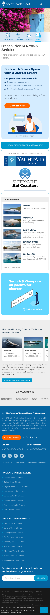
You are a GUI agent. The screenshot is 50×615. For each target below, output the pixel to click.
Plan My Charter (11, 437)
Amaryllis (30, 350)
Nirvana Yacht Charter (13, 523)
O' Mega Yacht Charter (13, 532)
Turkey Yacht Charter (13, 482)
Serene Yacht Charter (13, 528)
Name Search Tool (17, 560)
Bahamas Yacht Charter (14, 496)
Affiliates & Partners (37, 462)
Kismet (7, 350)
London (5, 444)
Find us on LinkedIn (22, 456)
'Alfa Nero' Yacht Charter (14, 551)
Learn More (16, 613)
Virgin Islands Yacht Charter (16, 486)
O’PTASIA (28, 218)
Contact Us (7, 462)
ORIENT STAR (30, 242)
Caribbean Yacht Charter (14, 491)
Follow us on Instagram (16, 456)
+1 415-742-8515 (36, 449)
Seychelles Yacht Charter (14, 505)
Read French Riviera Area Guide (25, 145)
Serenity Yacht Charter (14, 542)
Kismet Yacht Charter (13, 546)
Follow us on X (10, 456)
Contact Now (17, 105)
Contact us (31, 437)
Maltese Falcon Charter (14, 555)
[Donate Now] (25, 173)
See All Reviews (11, 267)
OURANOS (29, 254)
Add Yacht (20, 462)
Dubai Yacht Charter (12, 510)
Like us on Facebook (4, 456)
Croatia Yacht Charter (13, 500)
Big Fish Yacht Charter (13, 537)
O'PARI (26, 205)
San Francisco (34, 444)
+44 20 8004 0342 (12, 449)
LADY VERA (29, 230)
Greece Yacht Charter (13, 477)
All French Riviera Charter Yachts (16, 380)
